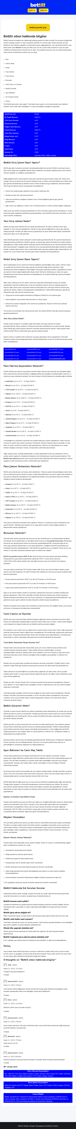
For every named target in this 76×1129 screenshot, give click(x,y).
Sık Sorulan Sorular (12, 97)
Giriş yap (43, 10)
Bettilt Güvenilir (11, 88)
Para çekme (8, 523)
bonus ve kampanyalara (55, 538)
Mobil (7, 68)
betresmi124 (13, 981)
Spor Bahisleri (10, 93)
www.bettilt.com (10, 349)
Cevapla (6, 975)
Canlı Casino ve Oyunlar (13, 84)
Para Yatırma (10, 72)
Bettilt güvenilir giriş (38, 27)
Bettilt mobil (28, 244)
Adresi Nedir (10, 63)
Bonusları (9, 80)
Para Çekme (10, 76)
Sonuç (8, 101)
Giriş (7, 59)
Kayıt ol (32, 10)
